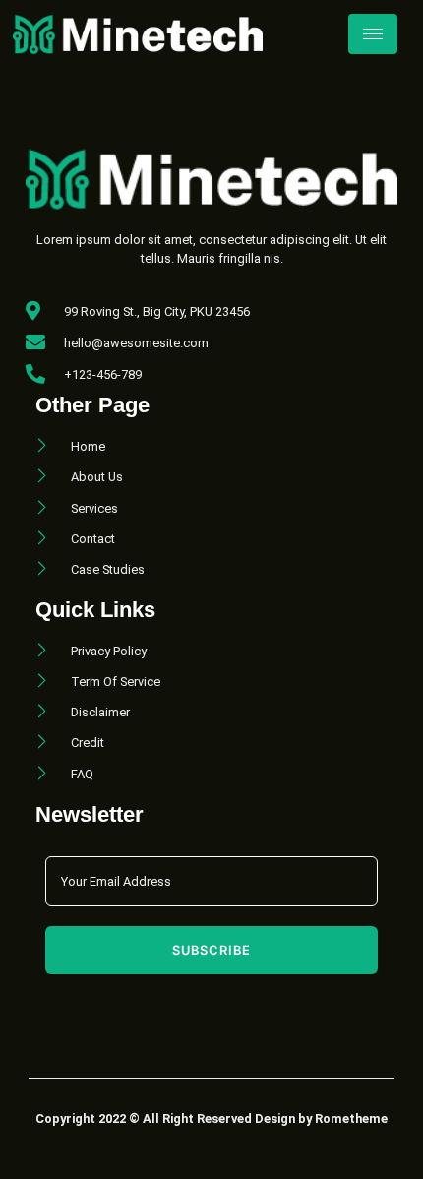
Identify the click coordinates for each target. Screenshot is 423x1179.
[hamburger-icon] (372, 34)
